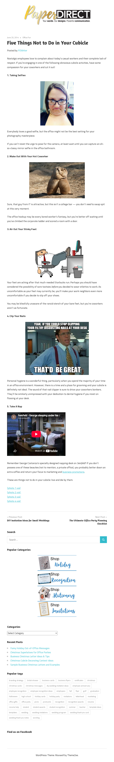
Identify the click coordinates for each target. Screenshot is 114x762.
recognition (59, 701)
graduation (94, 691)
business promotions (73, 472)
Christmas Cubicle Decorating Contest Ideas (31, 660)
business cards (48, 680)
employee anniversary (81, 685)
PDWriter (22, 50)
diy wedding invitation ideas (58, 685)
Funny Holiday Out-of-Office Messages (29, 648)
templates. (13, 712)
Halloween (13, 696)
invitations (68, 696)
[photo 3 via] (14, 497)
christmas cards (15, 685)
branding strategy (16, 680)
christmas (91, 680)
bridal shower (32, 680)
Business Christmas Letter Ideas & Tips (29, 656)
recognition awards (76, 701)
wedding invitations (40, 712)
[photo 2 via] (14, 492)
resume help (14, 707)
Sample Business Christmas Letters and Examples (35, 665)
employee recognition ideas (41, 691)
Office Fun (27, 37)
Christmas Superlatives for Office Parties (30, 652)
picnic (36, 701)
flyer (77, 691)
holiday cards (40, 696)
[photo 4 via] (14, 501)
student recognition (57, 707)
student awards (39, 707)
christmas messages (34, 685)
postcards (47, 701)
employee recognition (17, 691)
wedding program (59, 712)
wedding (24, 712)
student (26, 707)
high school (26, 696)
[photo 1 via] (14, 488)
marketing (92, 696)
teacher (83, 707)
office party (26, 701)
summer (72, 707)
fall (70, 691)
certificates (79, 680)
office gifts (13, 701)
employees (61, 691)
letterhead (80, 696)
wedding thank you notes (19, 717)
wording (36, 717)
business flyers (64, 680)
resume (91, 701)
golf (84, 691)
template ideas (95, 707)
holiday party (54, 696)
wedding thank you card (79, 712)
